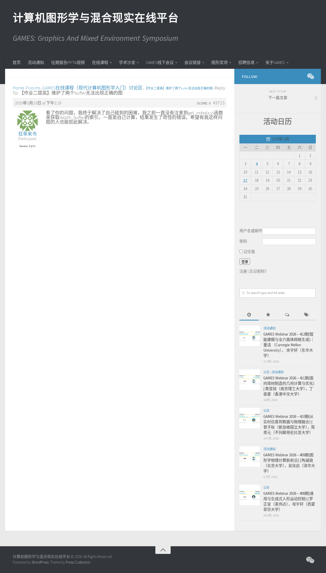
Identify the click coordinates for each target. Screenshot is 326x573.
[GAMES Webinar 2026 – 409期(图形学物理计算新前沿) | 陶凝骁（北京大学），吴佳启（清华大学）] (249, 456)
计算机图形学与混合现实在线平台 (95, 17)
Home (18, 88)
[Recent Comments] (287, 315)
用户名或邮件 (250, 230)
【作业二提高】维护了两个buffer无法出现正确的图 (178, 88)
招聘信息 (246, 62)
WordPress (40, 562)
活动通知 (36, 62)
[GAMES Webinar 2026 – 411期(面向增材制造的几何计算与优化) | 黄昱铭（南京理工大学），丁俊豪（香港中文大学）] (249, 379)
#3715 (219, 103)
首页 (16, 62)
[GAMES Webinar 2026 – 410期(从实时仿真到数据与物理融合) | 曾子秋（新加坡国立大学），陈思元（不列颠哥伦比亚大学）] (249, 418)
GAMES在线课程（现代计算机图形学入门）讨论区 (92, 88)
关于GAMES (275, 62)
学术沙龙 (127, 62)
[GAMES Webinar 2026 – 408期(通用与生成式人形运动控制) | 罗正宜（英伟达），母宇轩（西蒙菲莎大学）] (249, 495)
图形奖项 (219, 62)
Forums (33, 88)
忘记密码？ (258, 271)
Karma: (24, 146)
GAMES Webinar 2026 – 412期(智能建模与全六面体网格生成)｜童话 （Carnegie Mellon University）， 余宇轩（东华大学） (288, 345)
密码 (243, 241)
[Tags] (306, 315)
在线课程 (100, 62)
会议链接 (192, 62)
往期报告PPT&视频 (68, 62)
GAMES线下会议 (160, 62)
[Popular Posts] (268, 315)
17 (245, 180)
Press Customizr (78, 562)
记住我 (249, 251)
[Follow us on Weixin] (310, 76)
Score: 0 (204, 103)
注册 (243, 271)
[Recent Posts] (249, 315)
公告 (266, 372)
